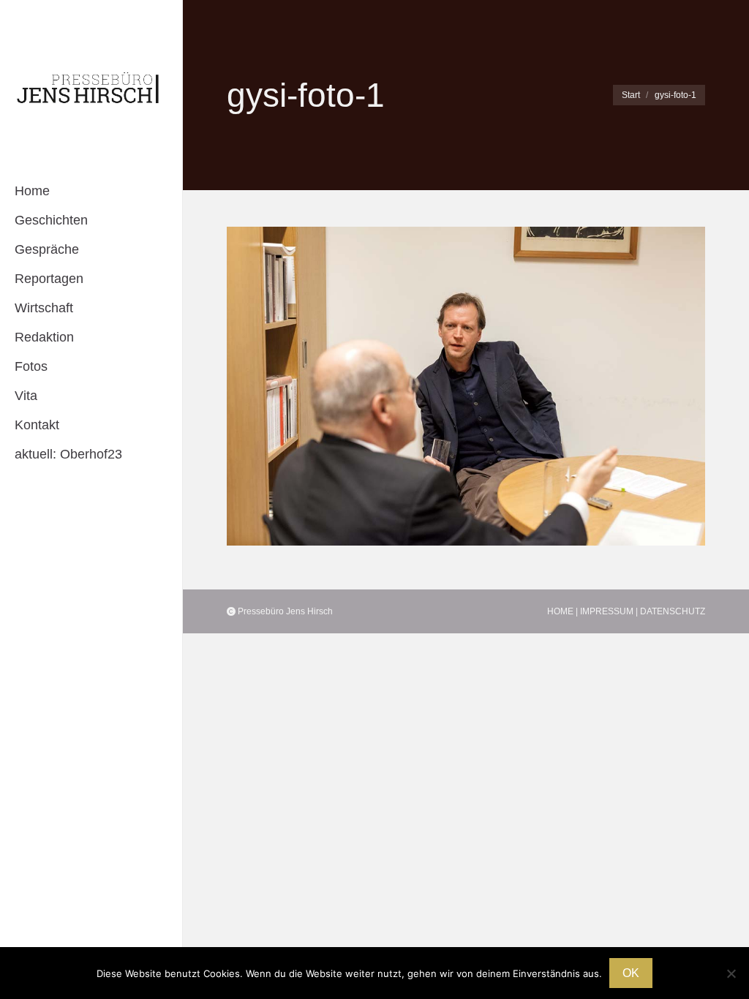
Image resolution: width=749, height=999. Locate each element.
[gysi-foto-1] (466, 386)
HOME (560, 611)
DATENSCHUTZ (672, 611)
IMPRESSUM (606, 611)
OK (630, 973)
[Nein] (730, 973)
